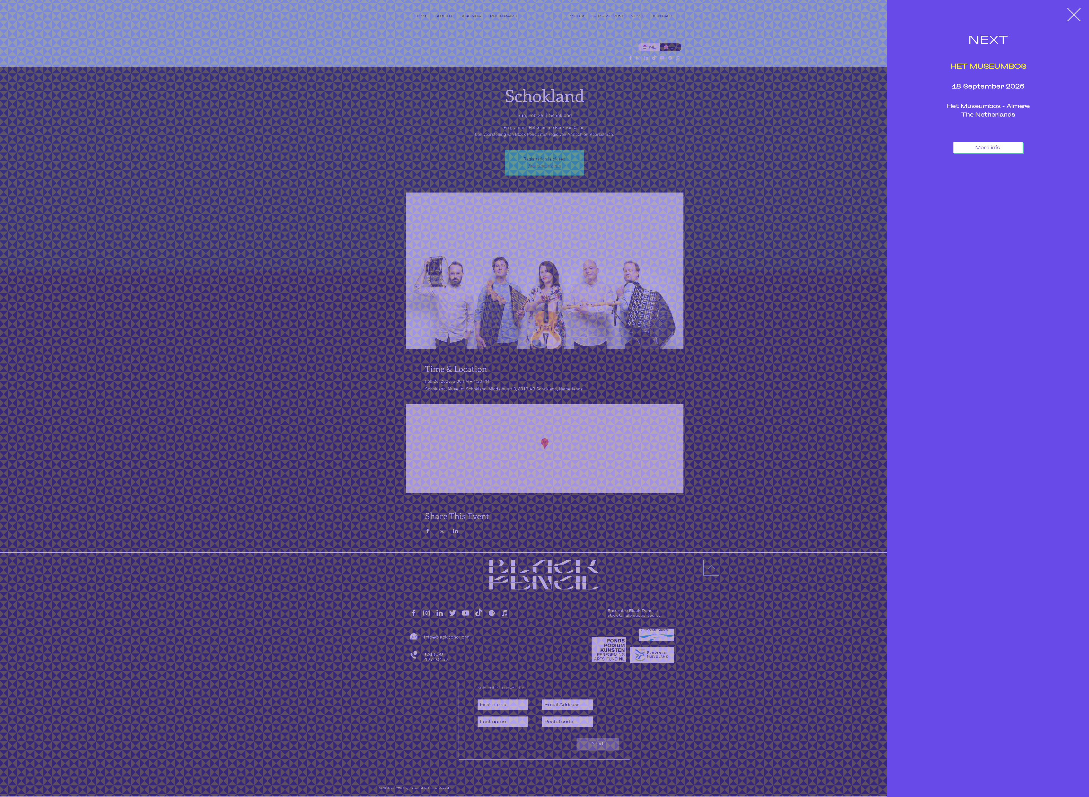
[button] (1074, 14)
